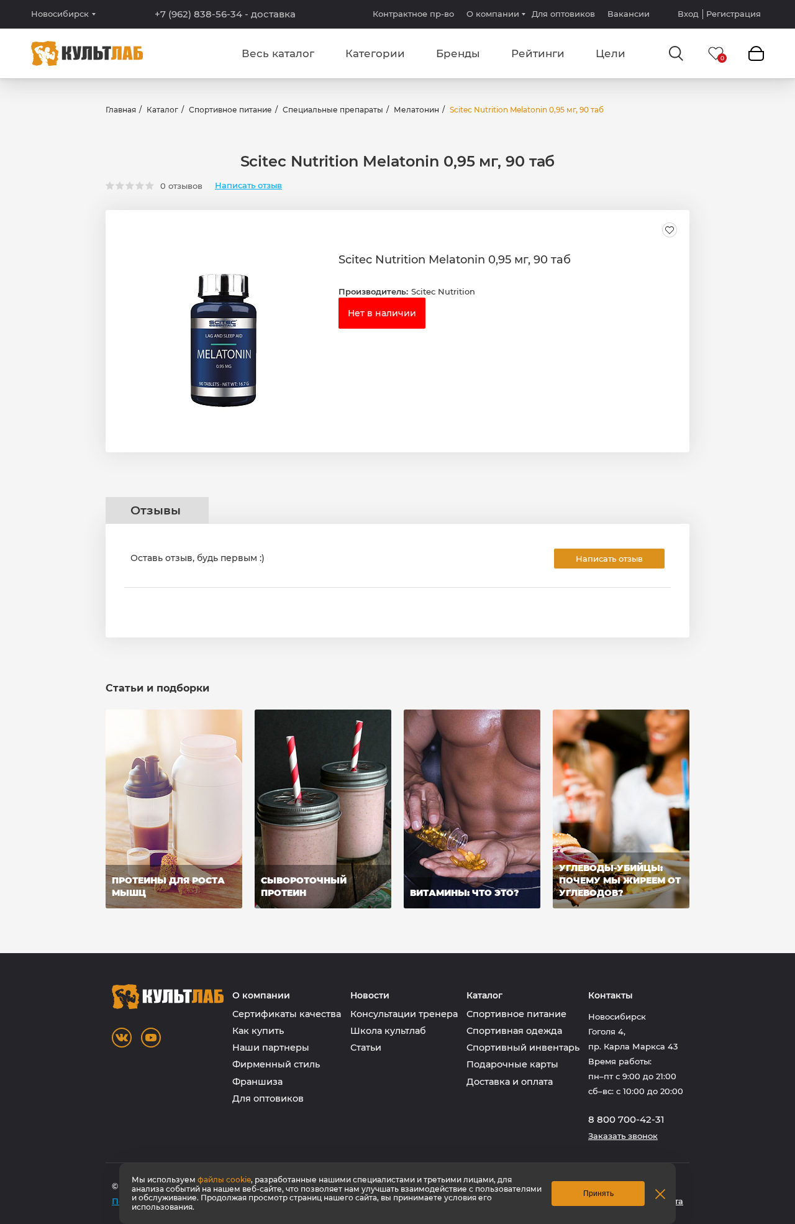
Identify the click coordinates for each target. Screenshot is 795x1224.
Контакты (610, 995)
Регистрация (733, 14)
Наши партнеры (270, 1047)
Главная (121, 109)
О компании (492, 14)
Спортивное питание (230, 109)
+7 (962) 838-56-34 (225, 14)
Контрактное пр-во (413, 14)
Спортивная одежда (514, 1030)
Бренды (458, 53)
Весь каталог (278, 53)
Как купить (258, 1030)
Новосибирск (60, 14)
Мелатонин (416, 109)
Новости (369, 995)
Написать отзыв (248, 185)
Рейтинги (538, 53)
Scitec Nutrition (443, 291)
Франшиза (257, 1081)
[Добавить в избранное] (669, 229)
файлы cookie (224, 1179)
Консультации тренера (404, 1014)
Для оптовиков (563, 14)
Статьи (365, 1047)
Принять (598, 1193)
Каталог (162, 109)
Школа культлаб (388, 1030)
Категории (375, 53)
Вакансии (628, 14)
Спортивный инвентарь (522, 1047)
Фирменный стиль (276, 1064)
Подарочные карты (512, 1064)
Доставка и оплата (509, 1081)
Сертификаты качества (286, 1014)
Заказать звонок (623, 1136)
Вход (688, 14)
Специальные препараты (333, 109)
